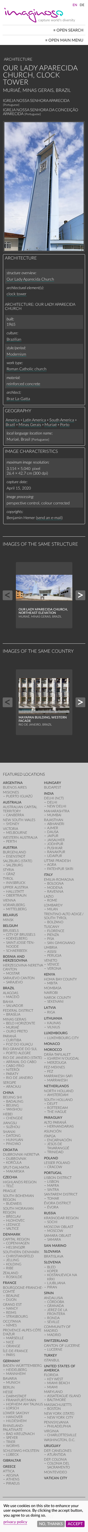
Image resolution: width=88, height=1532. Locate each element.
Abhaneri (55, 824)
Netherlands (56, 1086)
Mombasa (52, 988)
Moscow (55, 1231)
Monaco (52, 1044)
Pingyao (13, 1144)
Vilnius (53, 1027)
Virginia (51, 1431)
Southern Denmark (21, 1252)
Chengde (14, 1118)
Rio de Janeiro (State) (22, 1058)
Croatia (10, 1150)
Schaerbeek (16, 951)
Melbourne (16, 833)
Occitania (12, 1321)
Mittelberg (16, 909)
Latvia (50, 1008)
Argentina (13, 783)
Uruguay (52, 1446)
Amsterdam (57, 1095)
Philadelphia (59, 1426)
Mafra (53, 1185)
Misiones (11, 792)
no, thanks (51, 1524)
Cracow (54, 1167)
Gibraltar (12, 1460)
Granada (55, 1306)
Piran (52, 1287)
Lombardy (53, 905)
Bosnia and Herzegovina (15, 958)
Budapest (52, 787)
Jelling (12, 1260)
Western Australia (20, 837)
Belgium (10, 926)
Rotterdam (57, 1108)
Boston (54, 1409)
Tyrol (8, 878)
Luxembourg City (63, 1038)
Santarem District (60, 1194)
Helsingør (15, 1247)
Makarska (15, 1171)
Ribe (9, 1268)
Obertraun (16, 895)
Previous (7, 595)
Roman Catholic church (26, 369)
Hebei (8, 1114)
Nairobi (51, 993)
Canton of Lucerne (62, 1345)
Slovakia (52, 1251)
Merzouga (56, 1063)
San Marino (55, 1246)
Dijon (11, 1300)
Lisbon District (58, 1178)
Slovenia (52, 1262)
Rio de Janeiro (19, 1078)
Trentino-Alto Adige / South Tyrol (64, 916)
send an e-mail (49, 518)
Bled (51, 1267)
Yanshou (14, 1109)
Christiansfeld (20, 1256)
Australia (12, 802)
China (8, 1093)
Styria (8, 870)
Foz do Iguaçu (19, 1044)
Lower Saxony (16, 1413)
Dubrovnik (16, 1159)
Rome (52, 900)
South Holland (58, 1100)
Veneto (50, 960)
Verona (54, 968)
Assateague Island (64, 1396)
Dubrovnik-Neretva (21, 1154)
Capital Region (16, 1239)
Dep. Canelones (57, 1451)
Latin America (34, 420)
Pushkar (55, 848)
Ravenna (55, 891)
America (13, 420)
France (9, 1283)
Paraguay (53, 1117)
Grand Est (12, 1304)
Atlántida (56, 1454)
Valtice (12, 1228)
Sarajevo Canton (19, 978)
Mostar (13, 973)
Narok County (57, 998)
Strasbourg (17, 1316)
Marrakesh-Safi (58, 1076)
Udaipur (54, 856)
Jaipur (52, 836)
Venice (53, 964)
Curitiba (13, 1040)
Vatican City (55, 1478)
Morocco (53, 1050)
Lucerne (54, 1349)
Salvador (14, 1006)
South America (61, 420)
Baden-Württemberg (22, 1366)
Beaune (13, 1296)
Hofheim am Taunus (24, 1404)
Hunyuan (14, 1140)
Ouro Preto (17, 1031)
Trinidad (55, 1152)
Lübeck (12, 1454)
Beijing (12, 1105)
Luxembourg (55, 1033)
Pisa (50, 939)
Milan (52, 909)
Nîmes (11, 1325)
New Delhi (56, 806)
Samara (54, 1239)
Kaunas (54, 1023)
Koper (52, 1271)
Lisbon (53, 1182)
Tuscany (51, 927)
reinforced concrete (23, 384)
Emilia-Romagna (59, 879)
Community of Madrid (57, 1329)
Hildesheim (16, 1421)
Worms (12, 1446)
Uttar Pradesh (57, 861)
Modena (55, 888)
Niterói (13, 1070)
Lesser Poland (57, 1163)
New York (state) (59, 1413)
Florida (51, 1375)
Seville (53, 1322)
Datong (13, 1136)
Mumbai (54, 815)
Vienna (9, 900)
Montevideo (55, 1472)
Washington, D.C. (59, 1440)
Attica (8, 1471)
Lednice (13, 1225)
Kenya (49, 974)
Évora (52, 1207)
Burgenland (14, 852)
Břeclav (13, 1216)
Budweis (14, 1204)
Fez (50, 1071)
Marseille (15, 1338)
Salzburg (14, 865)
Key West (55, 1379)
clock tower (16, 294)
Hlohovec (15, 1220)
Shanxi (9, 1132)
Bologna (55, 883)
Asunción (53, 1131)
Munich (13, 1382)
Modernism (16, 354)
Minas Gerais (30, 425)
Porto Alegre (18, 1053)
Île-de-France (15, 1351)
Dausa (52, 832)
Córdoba (55, 1302)
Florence (55, 931)
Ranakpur (56, 852)
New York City (60, 1417)
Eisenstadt (15, 856)
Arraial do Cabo (21, 1062)
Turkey (50, 1355)
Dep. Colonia (55, 1459)
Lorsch (12, 1408)
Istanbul (52, 1360)
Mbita (52, 983)
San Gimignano (61, 943)
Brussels (11, 931)
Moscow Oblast (58, 1227)
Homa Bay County (60, 979)
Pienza (53, 935)
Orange (13, 1346)
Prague (9, 1191)
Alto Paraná (55, 1122)
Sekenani (55, 1001)
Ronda (53, 1318)
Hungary (52, 783)
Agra (51, 865)
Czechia (10, 1177)
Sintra (53, 1190)
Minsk (8, 920)
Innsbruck (15, 883)
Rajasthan (53, 820)
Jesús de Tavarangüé (58, 1146)
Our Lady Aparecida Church (30, 279)
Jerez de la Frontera (57, 1312)
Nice (10, 1342)
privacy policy (15, 1522)
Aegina (12, 1475)
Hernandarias (60, 1126)
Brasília (13, 1014)
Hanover (14, 1417)
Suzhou (13, 1127)
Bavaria (10, 1378)
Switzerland (56, 1341)
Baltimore (56, 1400)
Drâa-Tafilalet (57, 1054)
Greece (9, 1466)
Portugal (53, 1173)
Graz (10, 874)
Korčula (14, 1162)
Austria (10, 847)
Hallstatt (15, 891)
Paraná (9, 1036)
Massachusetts (58, 1405)
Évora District (57, 1203)
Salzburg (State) (17, 861)
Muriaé (50, 425)
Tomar (53, 1198)
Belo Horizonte (20, 1023)
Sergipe (9, 1083)
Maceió (12, 997)
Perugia (54, 955)
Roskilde (14, 1277)
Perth (11, 841)
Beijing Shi (12, 1097)
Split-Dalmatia (16, 1167)
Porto (64, 425)
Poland (51, 1158)
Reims (11, 1313)
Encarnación (59, 1140)
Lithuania (53, 1018)
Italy (48, 875)
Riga (51, 1012)
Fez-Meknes (54, 1067)
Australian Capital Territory (20, 809)
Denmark (11, 1234)
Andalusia (53, 1298)
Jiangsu (10, 1123)
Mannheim (16, 1374)
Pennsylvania (56, 1422)
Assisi (51, 952)
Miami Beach (58, 1383)
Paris (10, 1355)
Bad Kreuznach (20, 1434)
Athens (12, 1479)
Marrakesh (57, 1080)
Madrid (54, 1335)
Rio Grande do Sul (20, 1049)
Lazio (49, 896)
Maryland (53, 1392)
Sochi (52, 1222)
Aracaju (13, 1086)
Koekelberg (16, 938)
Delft (52, 1104)
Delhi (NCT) (54, 798)
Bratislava (53, 1256)
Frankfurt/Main (21, 1400)
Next (80, 595)
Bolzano (55, 922)
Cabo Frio (15, 1066)
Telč (10, 1186)
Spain (49, 1293)
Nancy (12, 1308)
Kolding (13, 1264)
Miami (52, 1387)
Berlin (9, 1387)
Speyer (12, 1438)
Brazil (10, 425)
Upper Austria (15, 887)
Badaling (14, 1101)
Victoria (10, 829)
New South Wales (19, 820)
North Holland (59, 1091)
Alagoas (10, 993)
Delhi (52, 802)
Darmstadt (16, 1396)
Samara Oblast (57, 1236)
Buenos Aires (15, 787)
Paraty (12, 1074)
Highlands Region (20, 1182)
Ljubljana (56, 1283)
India (49, 793)
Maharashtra (56, 811)
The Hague (56, 1112)
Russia (50, 1213)
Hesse (8, 1392)
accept (75, 1524)
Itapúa (49, 1136)
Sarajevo (14, 982)
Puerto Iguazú (19, 796)
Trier (10, 1442)
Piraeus (13, 1483)
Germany (11, 1361)
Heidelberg (16, 1370)
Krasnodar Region (61, 1218)
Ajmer (52, 828)
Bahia (8, 1002)
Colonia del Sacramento (58, 1465)
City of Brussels (20, 934)
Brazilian (14, 339)
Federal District (18, 1010)
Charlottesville (62, 1435)
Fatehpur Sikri (60, 869)
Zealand (10, 1273)
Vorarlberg (14, 905)
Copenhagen (18, 1243)
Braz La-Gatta (18, 399)
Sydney (12, 824)
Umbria (50, 947)
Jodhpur (55, 844)
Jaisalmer (56, 840)
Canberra (15, 815)
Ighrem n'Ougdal (63, 1058)
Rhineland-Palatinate (13, 1428)
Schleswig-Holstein (21, 1451)
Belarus (10, 915)
